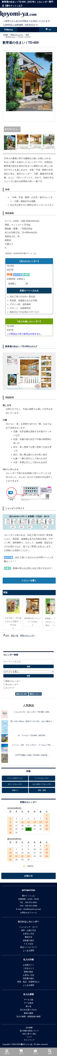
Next (51, 89)
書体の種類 (28, 1013)
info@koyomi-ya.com (32, 909)
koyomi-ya (18, 13)
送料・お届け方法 (28, 930)
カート (21, 1053)
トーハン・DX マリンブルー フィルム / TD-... (32, 745)
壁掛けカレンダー (27, 635)
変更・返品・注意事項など (28, 982)
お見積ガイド (28, 965)
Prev (7, 89)
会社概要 (29, 1028)
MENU (7, 1053)
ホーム (35, 1053)
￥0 (49, 30)
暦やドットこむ (27, 1044)
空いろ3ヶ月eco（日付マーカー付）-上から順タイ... (32, 721)
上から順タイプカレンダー (41, 784)
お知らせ (28, 876)
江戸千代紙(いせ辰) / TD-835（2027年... (32, 755)
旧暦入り (15, 790)
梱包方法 (28, 937)
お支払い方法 (28, 934)
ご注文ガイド (28, 968)
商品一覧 (14, 635)
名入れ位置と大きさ (28, 1010)
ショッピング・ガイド (28, 927)
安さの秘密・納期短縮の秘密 (28, 1016)
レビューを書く (29, 580)
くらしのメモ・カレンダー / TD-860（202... (32, 712)
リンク (29, 1037)
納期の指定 (28, 972)
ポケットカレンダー (15, 784)
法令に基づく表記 (29, 1034)
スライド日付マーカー (15, 778)
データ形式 (28, 1003)
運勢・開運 (42, 790)
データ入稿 (28, 1000)
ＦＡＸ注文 (28, 944)
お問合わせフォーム (28, 912)
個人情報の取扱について (29, 1031)
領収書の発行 (28, 940)
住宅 (7, 635)
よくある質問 (28, 950)
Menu (9, 29)
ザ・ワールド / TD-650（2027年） (32, 735)
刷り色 (28, 1006)
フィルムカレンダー (42, 778)
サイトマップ (29, 1040)
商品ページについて (28, 947)
